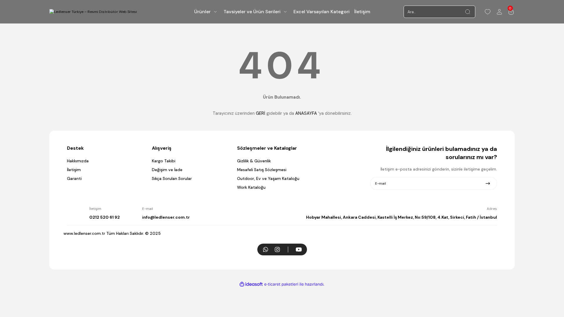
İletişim (74, 169)
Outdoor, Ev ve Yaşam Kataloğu (268, 178)
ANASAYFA (306, 113)
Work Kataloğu (251, 187)
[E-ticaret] (281, 284)
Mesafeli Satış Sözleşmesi (261, 169)
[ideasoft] (251, 284)
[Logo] (93, 12)
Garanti (74, 178)
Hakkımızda (78, 160)
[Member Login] (499, 11)
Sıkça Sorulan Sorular (172, 178)
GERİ (260, 113)
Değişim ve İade (167, 169)
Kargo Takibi (163, 160)
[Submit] (488, 183)
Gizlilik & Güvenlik (254, 160)
